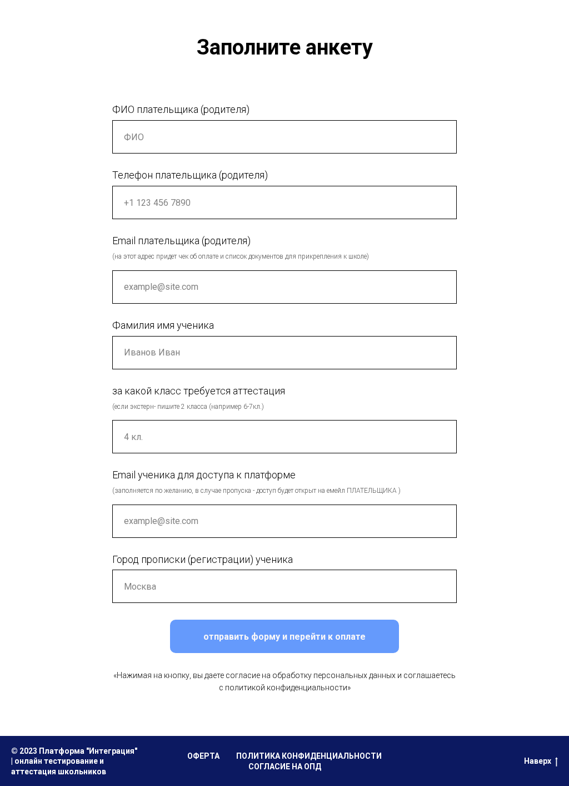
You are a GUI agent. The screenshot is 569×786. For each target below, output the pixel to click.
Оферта (203, 756)
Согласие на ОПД (284, 766)
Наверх (537, 761)
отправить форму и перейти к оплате (284, 636)
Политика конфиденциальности (309, 756)
